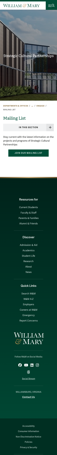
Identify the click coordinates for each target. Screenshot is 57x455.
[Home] (21, 5)
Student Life (28, 255)
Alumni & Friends (28, 223)
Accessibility (28, 426)
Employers (28, 304)
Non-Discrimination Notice (28, 437)
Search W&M (28, 293)
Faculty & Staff (28, 212)
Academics (28, 250)
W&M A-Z (29, 299)
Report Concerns (28, 320)
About (28, 266)
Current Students (28, 207)
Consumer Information (28, 431)
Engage (41, 106)
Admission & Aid (28, 245)
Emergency (29, 315)
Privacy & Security (28, 447)
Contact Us (28, 397)
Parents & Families (29, 218)
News (29, 272)
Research (28, 261)
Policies (28, 442)
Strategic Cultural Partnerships (28, 56)
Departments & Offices (15, 106)
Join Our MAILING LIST (28, 153)
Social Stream (28, 378)
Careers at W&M (28, 309)
